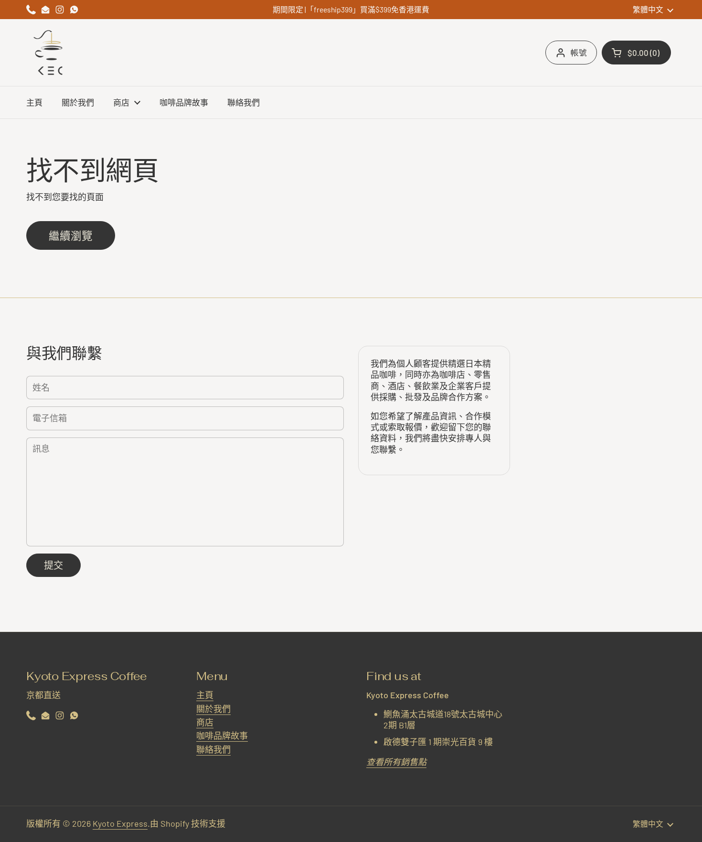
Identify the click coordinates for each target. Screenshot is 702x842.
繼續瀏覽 (71, 235)
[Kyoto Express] (50, 52)
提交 (53, 565)
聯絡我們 (213, 749)
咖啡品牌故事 (222, 735)
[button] (636, 52)
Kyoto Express (120, 823)
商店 (204, 722)
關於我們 (213, 708)
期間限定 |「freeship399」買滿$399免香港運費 (351, 9)
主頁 (204, 695)
